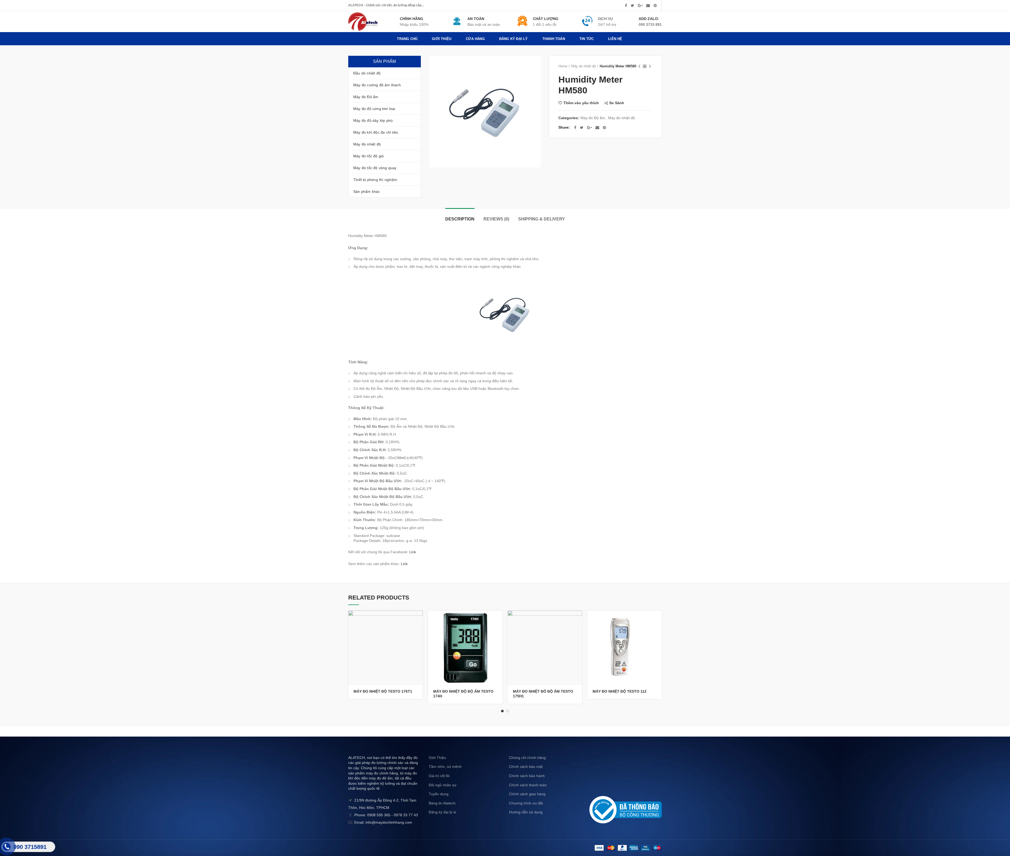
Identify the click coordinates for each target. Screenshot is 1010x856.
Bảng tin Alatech (442, 803)
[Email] (648, 5)
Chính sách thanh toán (528, 785)
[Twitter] (632, 5)
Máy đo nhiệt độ (583, 66)
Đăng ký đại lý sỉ (442, 812)
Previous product (639, 66)
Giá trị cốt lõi (439, 776)
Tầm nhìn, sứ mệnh (445, 766)
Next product (650, 66)
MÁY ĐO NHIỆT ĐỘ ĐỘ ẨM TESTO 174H (463, 693)
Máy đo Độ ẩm (592, 118)
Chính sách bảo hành (527, 776)
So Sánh (616, 103)
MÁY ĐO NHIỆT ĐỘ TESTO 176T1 (383, 691)
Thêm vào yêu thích (581, 103)
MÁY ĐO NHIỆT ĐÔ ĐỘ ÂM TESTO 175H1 (543, 693)
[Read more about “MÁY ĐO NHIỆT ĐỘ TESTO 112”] (657, 619)
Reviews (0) (496, 219)
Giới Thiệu (437, 758)
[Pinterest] (655, 5)
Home (562, 66)
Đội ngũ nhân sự (442, 785)
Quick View (418, 631)
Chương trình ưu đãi (526, 803)
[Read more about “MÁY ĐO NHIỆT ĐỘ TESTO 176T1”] (418, 619)
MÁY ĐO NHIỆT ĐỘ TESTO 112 (620, 691)
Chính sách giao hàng (527, 794)
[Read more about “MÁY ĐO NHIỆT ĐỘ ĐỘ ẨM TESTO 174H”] (498, 619)
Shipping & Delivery (541, 219)
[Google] (640, 5)
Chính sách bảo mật (526, 766)
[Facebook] (626, 5)
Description (459, 219)
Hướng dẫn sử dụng (526, 812)
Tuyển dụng (438, 794)
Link (412, 552)
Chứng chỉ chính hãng (527, 758)
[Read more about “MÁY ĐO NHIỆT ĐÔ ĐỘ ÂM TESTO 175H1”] (578, 619)
